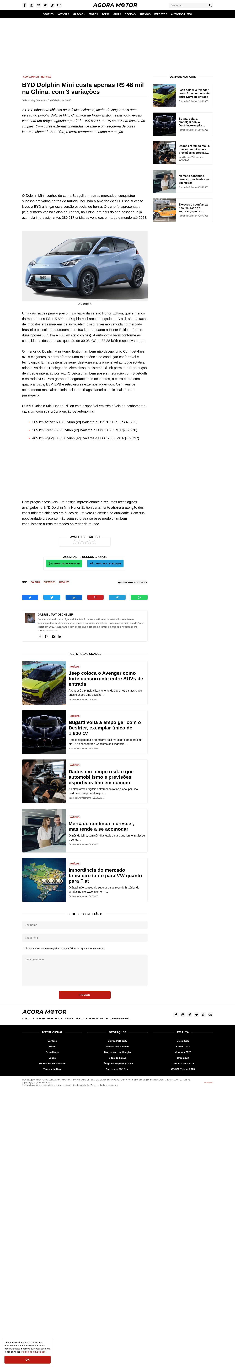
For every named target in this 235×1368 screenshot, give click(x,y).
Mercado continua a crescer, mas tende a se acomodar (101, 826)
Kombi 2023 (183, 1046)
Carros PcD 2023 (117, 1040)
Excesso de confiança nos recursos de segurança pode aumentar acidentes (193, 208)
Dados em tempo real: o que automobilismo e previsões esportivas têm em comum (101, 777)
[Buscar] (210, 5)
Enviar (84, 994)
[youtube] (53, 636)
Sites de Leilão (117, 1057)
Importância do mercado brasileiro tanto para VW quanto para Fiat (105, 875)
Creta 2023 (183, 1040)
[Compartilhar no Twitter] (51, 597)
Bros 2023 (183, 1057)
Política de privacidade (33, 1351)
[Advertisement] (117, 44)
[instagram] (46, 636)
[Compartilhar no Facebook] (30, 597)
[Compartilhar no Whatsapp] (139, 597)
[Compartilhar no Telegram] (117, 597)
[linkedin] (59, 636)
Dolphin (35, 582)
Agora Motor (31, 77)
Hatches (64, 582)
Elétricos (49, 582)
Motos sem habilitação (117, 1052)
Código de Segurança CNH (117, 1063)
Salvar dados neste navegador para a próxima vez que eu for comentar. (65, 948)
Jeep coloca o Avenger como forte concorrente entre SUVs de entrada (106, 678)
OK (27, 1359)
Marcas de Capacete (117, 1046)
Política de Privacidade (92, 1018)
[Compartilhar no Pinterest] (95, 597)
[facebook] (40, 636)
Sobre (40, 1018)
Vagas (69, 1018)
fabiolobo (208, 1082)
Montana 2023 (183, 1052)
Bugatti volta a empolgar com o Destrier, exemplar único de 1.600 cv (105, 728)
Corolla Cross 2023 (183, 1063)
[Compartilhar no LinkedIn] (74, 597)
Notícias (46, 77)
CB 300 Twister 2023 (183, 1069)
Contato (28, 1018)
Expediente (54, 1018)
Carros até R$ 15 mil (117, 1069)
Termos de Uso (120, 1018)
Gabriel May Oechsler (55, 614)
